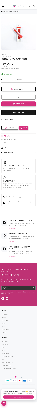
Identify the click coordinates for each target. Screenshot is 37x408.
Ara (3, 359)
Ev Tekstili (5, 320)
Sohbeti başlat (18, 397)
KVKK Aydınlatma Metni (9, 368)
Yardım (4, 332)
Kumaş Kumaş (9, 56)
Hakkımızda (5, 329)
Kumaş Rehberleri (7, 356)
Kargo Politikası (6, 365)
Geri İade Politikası (7, 362)
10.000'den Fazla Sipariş (18, 234)
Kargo (3, 68)
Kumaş (4, 323)
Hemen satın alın (18, 112)
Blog (3, 326)
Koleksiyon (5, 344)
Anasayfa (4, 314)
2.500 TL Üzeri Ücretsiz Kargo (20, 221)
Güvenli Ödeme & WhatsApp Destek (19, 248)
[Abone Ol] (33, 288)
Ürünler (4, 347)
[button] (34, 6)
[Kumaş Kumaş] (18, 6)
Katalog (4, 317)
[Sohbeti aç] (3, 403)
